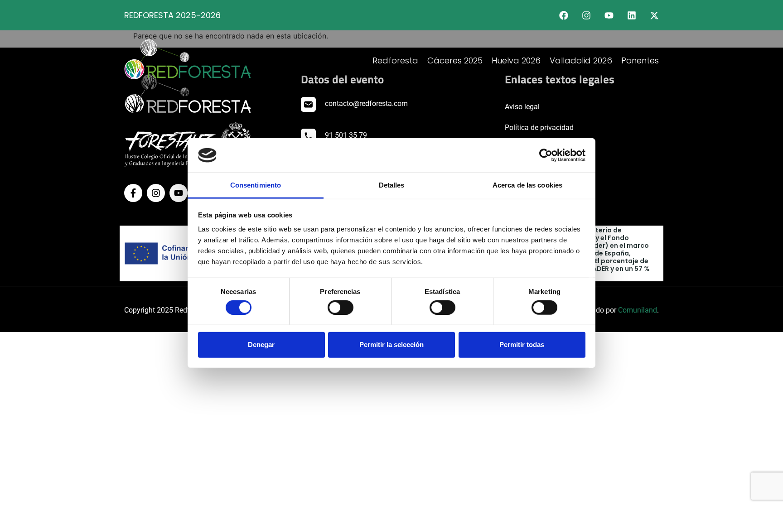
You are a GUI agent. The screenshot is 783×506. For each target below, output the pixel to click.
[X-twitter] (654, 15)
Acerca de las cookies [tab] (527, 185)
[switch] (340, 307)
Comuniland (637, 310)
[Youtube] (609, 15)
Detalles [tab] (392, 185)
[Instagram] (586, 15)
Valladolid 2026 (581, 60)
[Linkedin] (631, 15)
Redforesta (395, 60)
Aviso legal (522, 106)
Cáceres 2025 (455, 60)
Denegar (261, 344)
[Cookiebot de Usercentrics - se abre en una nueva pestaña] (545, 155)
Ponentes (640, 60)
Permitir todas (521, 344)
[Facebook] (563, 15)
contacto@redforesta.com (366, 103)
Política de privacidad (539, 127)
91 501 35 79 (346, 135)
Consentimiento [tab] (255, 185)
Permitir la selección (391, 344)
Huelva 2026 (516, 60)
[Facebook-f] (133, 193)
